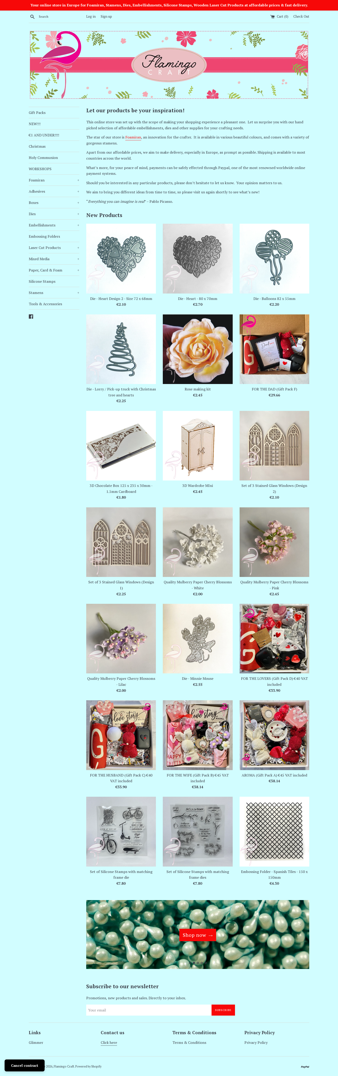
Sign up (106, 16)
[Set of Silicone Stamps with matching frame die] (121, 831)
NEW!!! (34, 123)
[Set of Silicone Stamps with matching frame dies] (197, 831)
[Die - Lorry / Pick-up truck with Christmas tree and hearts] (121, 349)
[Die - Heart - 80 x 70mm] (197, 258)
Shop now (194, 935)
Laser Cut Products (54, 247)
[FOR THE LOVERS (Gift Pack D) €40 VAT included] (274, 638)
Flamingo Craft (64, 1066)
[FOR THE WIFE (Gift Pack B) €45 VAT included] (197, 735)
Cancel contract (24, 1065)
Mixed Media (54, 258)
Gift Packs (37, 112)
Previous (96, 935)
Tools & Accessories (45, 303)
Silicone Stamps (42, 281)
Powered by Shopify (88, 1066)
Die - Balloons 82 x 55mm (274, 298)
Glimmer (36, 1042)
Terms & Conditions (189, 1042)
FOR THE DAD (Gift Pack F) (274, 389)
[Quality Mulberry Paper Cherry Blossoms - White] (197, 542)
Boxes (54, 202)
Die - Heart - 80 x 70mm (197, 298)
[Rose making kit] (197, 349)
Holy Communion (43, 157)
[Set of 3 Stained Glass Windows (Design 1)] (121, 542)
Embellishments (54, 225)
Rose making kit (198, 389)
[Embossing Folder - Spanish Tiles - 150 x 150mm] (274, 831)
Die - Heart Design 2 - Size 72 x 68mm (121, 298)
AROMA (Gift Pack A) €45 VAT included (274, 775)
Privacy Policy (256, 1042)
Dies (54, 213)
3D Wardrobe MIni (197, 485)
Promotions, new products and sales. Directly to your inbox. (136, 997)
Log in (91, 16)
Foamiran (54, 180)
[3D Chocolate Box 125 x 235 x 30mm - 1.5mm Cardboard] (121, 445)
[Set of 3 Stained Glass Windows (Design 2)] (274, 445)
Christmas (37, 146)
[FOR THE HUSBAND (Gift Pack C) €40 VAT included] (121, 735)
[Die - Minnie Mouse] (197, 638)
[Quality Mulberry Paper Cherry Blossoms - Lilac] (121, 638)
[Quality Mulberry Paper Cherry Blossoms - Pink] (274, 542)
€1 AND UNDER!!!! (44, 135)
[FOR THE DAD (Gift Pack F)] (274, 349)
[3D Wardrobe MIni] (197, 445)
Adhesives (54, 191)
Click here (109, 1042)
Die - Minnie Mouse (197, 678)
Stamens (54, 292)
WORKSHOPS (40, 168)
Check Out (301, 16)
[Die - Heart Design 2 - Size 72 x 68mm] (121, 258)
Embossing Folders (44, 236)
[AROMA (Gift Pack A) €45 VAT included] (274, 735)
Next (299, 935)
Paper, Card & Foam (54, 270)
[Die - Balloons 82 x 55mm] (274, 258)
